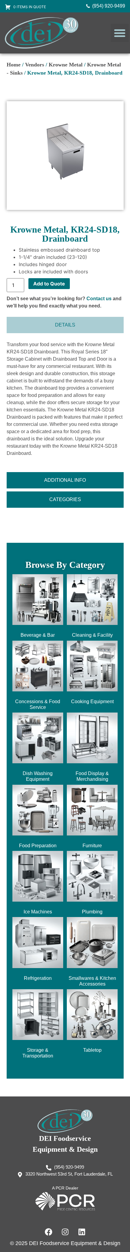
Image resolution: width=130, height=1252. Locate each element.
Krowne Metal (66, 65)
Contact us (99, 298)
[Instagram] (65, 1231)
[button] (120, 33)
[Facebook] (48, 1231)
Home (14, 65)
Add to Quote (49, 284)
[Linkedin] (81, 1231)
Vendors (34, 65)
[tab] (65, 325)
